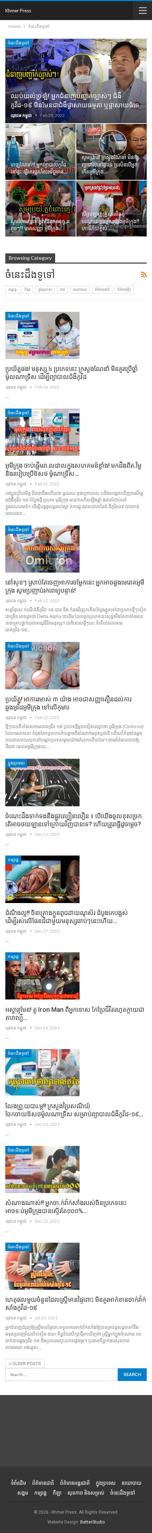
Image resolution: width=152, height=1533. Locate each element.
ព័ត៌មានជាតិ (102, 289)
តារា (62, 289)
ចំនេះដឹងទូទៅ (18, 42)
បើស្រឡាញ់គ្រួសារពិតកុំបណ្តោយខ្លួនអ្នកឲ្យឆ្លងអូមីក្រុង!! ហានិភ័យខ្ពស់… (110, 221)
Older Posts (26, 1363)
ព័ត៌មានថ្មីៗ (124, 289)
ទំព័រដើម (18, 1483)
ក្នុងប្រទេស (45, 289)
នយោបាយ (80, 289)
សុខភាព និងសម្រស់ (86, 1493)
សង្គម (22, 1493)
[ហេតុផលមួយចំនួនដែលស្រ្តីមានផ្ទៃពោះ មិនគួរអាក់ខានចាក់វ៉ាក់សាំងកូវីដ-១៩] (42, 1266)
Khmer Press (18, 10)
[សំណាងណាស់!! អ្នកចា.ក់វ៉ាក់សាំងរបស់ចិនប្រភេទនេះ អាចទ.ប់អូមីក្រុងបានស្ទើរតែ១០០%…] (42, 1169)
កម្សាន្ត (12, 289)
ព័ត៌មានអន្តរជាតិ (75, 1483)
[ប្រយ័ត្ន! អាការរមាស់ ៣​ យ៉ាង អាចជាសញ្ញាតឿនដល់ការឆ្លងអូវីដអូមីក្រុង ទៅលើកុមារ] (42, 665)
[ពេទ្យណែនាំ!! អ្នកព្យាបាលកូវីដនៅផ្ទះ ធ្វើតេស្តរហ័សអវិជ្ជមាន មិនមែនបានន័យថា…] (40, 152)
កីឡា (27, 289)
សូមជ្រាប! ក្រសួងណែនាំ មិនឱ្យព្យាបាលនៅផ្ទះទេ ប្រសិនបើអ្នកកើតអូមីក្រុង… (110, 164)
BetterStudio (92, 1522)
